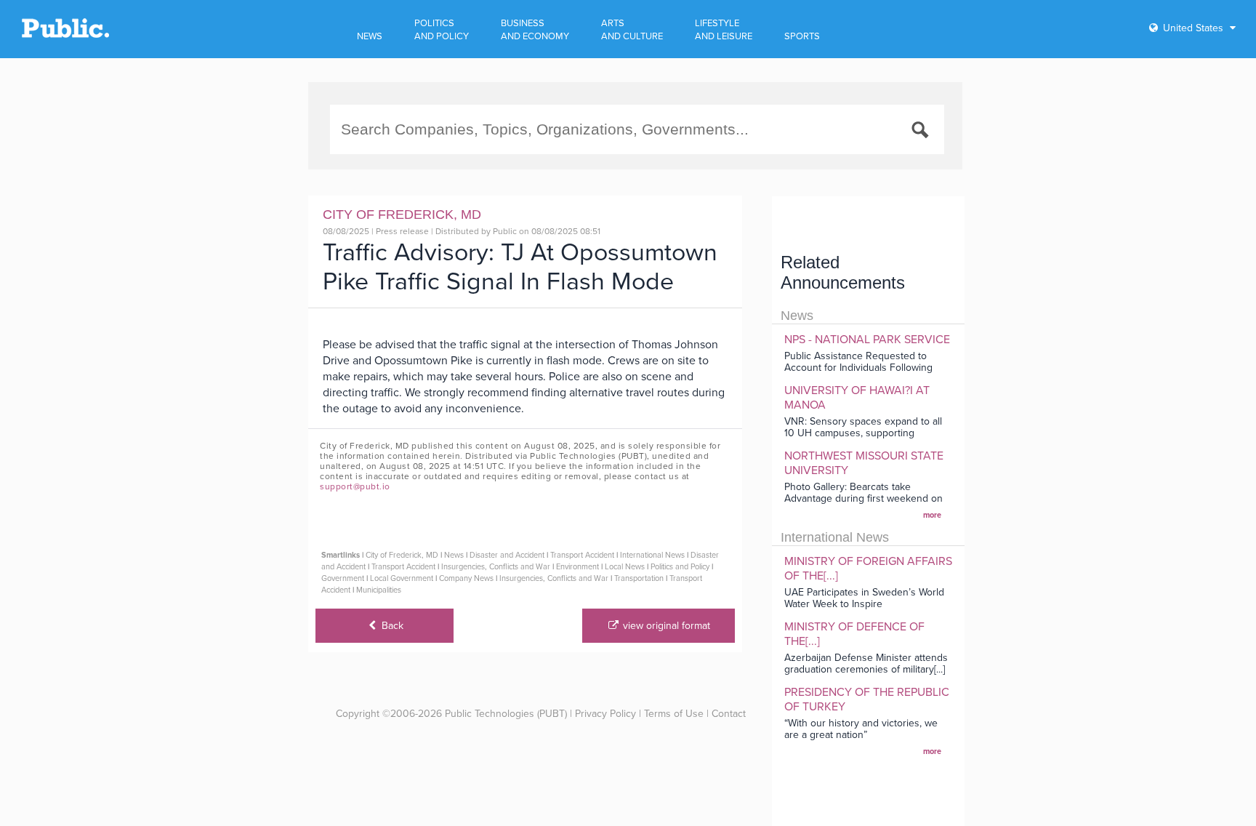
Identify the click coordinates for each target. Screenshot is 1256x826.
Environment (577, 567)
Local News (625, 567)
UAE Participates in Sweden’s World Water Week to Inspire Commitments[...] (864, 604)
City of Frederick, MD (402, 555)
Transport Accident (582, 555)
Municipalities (378, 590)
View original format (665, 626)
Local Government (401, 578)
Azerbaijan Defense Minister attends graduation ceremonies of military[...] (866, 663)
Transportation (639, 578)
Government (342, 578)
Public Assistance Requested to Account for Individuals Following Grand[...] (858, 367)
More (932, 515)
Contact (729, 713)
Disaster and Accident (507, 555)
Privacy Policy (605, 713)
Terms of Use (674, 713)
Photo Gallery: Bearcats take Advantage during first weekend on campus (863, 498)
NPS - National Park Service (867, 339)
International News (652, 555)
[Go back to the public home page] (65, 35)
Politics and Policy (680, 567)
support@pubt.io (355, 486)
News (454, 555)
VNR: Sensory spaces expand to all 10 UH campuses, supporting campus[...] (863, 433)
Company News (466, 578)
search (922, 132)
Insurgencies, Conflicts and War (495, 567)
